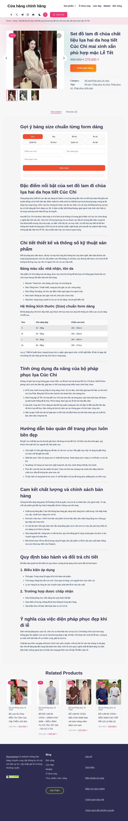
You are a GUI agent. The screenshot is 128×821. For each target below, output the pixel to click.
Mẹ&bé (49, 769)
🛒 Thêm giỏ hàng (83, 68)
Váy (53, 137)
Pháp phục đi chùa (101, 84)
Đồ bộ (74, 137)
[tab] (56, 111)
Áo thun (53, 142)
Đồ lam (88, 84)
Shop (15, 21)
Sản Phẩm (55, 790)
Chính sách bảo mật (94, 799)
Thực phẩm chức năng (56, 778)
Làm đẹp (50, 765)
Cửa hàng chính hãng (27, 6)
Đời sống (50, 760)
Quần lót (32, 142)
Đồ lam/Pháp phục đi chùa (97, 81)
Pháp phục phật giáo (83, 88)
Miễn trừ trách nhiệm (95, 789)
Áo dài (95, 142)
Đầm (33, 137)
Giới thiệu (89, 767)
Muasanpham (12, 756)
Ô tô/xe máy (51, 774)
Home (8, 21)
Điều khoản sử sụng (94, 778)
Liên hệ (88, 756)
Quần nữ (74, 142)
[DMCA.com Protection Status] (12, 776)
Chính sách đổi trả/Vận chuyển (99, 810)
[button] (58, 14)
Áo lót (95, 137)
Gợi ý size (64, 168)
